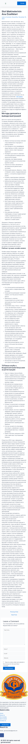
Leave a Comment (6, 17)
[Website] (14, 658)
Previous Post (14, 612)
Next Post (14, 614)
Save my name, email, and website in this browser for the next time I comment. (14, 664)
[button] (13, 3)
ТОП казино (19, 96)
